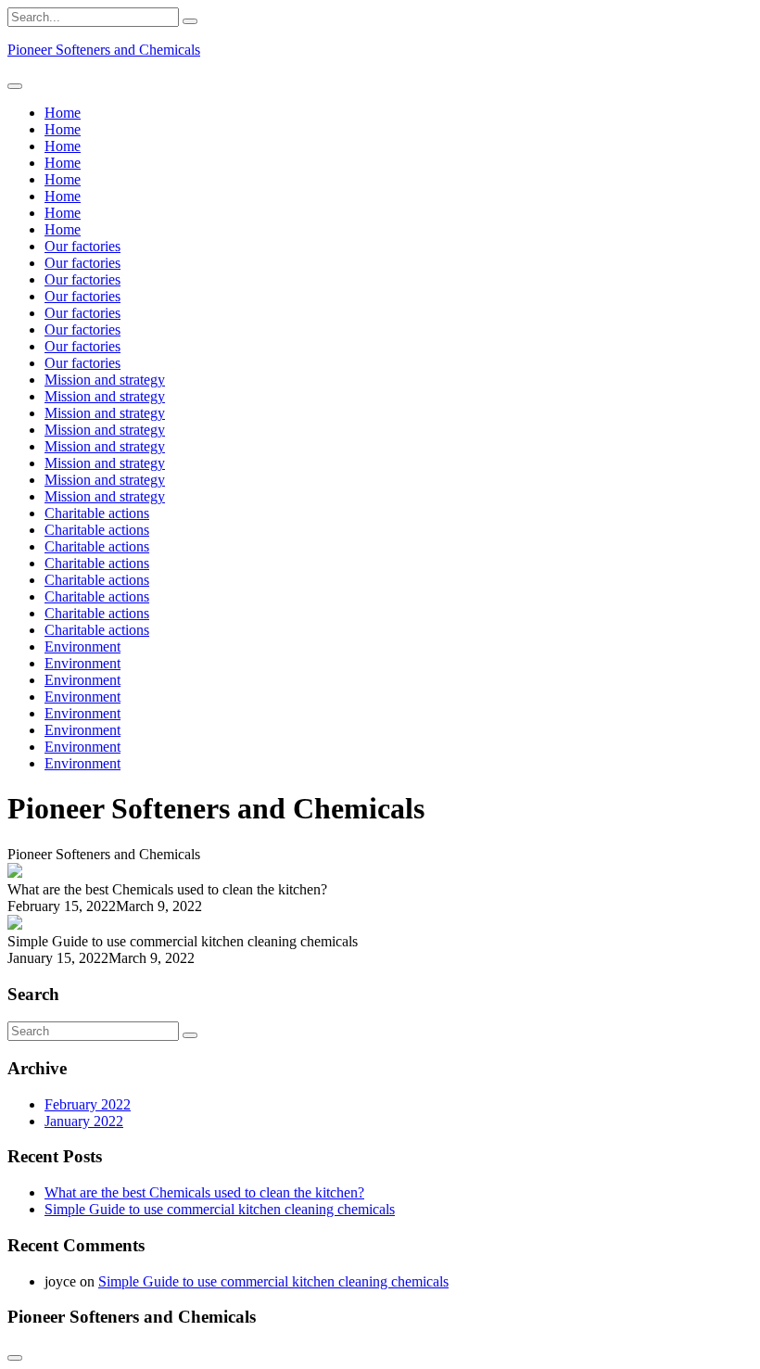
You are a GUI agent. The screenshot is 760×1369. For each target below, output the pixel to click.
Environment (82, 646)
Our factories (82, 246)
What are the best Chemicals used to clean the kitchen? (204, 1192)
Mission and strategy (104, 379)
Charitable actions (96, 513)
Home (62, 112)
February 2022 (87, 1104)
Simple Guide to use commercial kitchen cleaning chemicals (219, 1209)
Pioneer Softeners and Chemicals (103, 49)
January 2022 (83, 1121)
